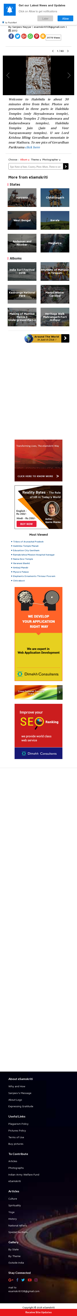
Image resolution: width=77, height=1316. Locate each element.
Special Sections (18, 1232)
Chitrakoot (19, 580)
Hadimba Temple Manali (25, 545)
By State (13, 1249)
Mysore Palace (21, 571)
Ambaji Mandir (20, 567)
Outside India (16, 1262)
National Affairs (17, 1225)
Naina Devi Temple (23, 559)
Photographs (16, 1167)
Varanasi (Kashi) (21, 563)
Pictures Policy (17, 1130)
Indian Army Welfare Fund (23, 1174)
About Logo (15, 1099)
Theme (35, 159)
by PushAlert (11, 22)
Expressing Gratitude (20, 1106)
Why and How (16, 1086)
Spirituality (14, 1205)
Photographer (50, 159)
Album (24, 159)
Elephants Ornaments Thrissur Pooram (34, 576)
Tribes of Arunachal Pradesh (28, 541)
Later (45, 18)
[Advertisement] (38, 921)
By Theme (14, 1256)
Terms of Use (16, 1137)
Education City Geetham (26, 550)
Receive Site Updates (38, 1312)
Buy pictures (15, 1143)
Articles (12, 1161)
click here (32, 147)
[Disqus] (38, 393)
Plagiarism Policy (18, 1123)
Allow (65, 18)
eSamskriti (14, 1181)
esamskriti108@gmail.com (50, 26)
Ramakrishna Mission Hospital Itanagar (34, 554)
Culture (12, 1198)
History (12, 1218)
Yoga (11, 1212)
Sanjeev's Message (19, 1093)
